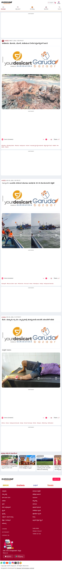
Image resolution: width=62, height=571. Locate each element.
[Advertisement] (31, 26)
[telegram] (9, 562)
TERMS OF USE (37, 534)
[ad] (32, 59)
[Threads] (18, 562)
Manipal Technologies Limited (25, 568)
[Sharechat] (20, 562)
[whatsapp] (1, 562)
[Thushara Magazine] (35, 485)
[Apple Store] (8, 556)
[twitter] (15, 562)
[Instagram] (12, 562)
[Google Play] (19, 556)
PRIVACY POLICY (37, 531)
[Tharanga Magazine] (6, 485)
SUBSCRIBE (56, 479)
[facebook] (4, 562)
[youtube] (7, 562)
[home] (6, 2)
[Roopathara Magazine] (21, 485)
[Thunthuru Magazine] (50, 485)
